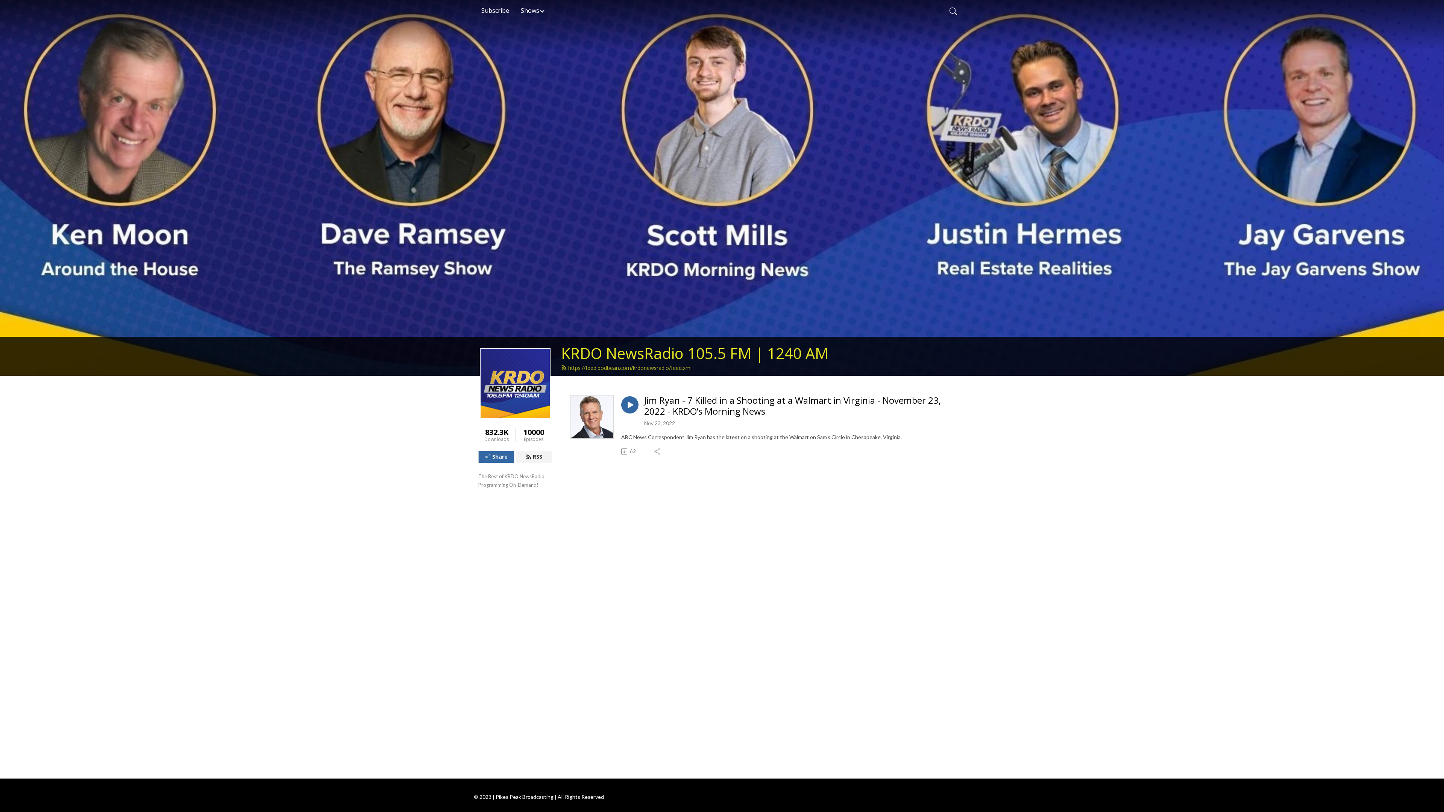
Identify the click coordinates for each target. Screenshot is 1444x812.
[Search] (953, 10)
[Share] (657, 451)
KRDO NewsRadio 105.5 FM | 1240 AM (694, 353)
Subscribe (495, 10)
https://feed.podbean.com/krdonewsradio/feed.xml (630, 367)
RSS (537, 456)
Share (500, 456)
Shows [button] (530, 10)
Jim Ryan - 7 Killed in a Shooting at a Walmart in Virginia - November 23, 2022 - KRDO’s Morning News (792, 406)
